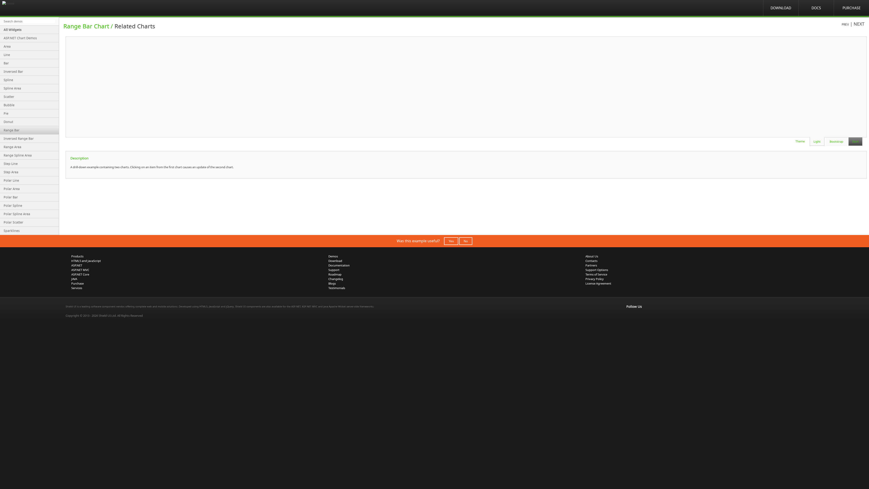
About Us (591, 256)
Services (76, 288)
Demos (333, 256)
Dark (855, 141)
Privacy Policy (594, 279)
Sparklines (12, 230)
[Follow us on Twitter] (649, 316)
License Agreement (598, 283)
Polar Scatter (13, 222)
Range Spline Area (18, 155)
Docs (816, 7)
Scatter (9, 96)
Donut (8, 122)
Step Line (11, 163)
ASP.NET (76, 265)
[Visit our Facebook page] (629, 316)
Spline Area (12, 88)
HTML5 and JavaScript (86, 261)
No (466, 241)
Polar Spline (13, 205)
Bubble (9, 105)
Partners (591, 265)
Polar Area (12, 189)
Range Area (12, 147)
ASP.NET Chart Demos (20, 38)
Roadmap (334, 274)
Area (7, 46)
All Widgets (12, 29)
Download (781, 7)
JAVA (74, 279)
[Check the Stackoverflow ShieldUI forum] (639, 316)
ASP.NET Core (80, 274)
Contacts (591, 261)
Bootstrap (836, 141)
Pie (6, 113)
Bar (6, 63)
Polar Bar (11, 197)
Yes (451, 241)
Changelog (335, 279)
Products (77, 256)
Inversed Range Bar (19, 138)
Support (333, 270)
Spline (8, 80)
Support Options (596, 270)
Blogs (332, 283)
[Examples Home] (20, 8)
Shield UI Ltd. (108, 316)
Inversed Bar (13, 71)
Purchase (852, 7)
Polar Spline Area (17, 214)
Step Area (11, 172)
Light (817, 141)
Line (7, 55)
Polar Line (11, 180)
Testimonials (336, 288)
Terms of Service (596, 274)
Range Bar (11, 130)
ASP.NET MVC (80, 270)
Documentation (339, 265)
